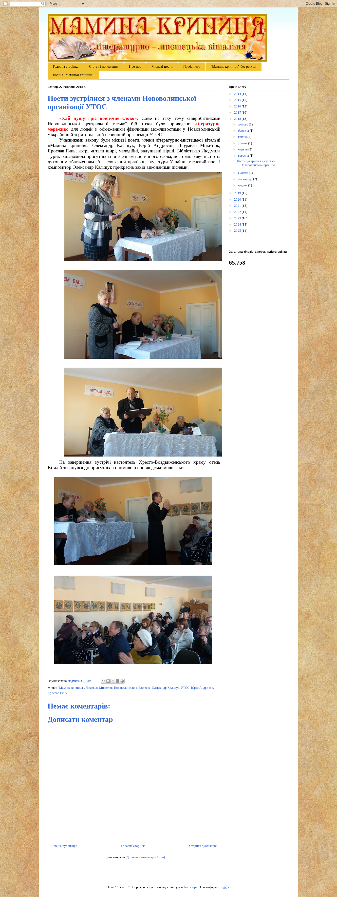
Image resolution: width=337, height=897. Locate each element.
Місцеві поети (162, 66)
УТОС (185, 687)
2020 (238, 199)
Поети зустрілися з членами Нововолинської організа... (257, 163)
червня (243, 149)
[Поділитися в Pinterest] (122, 681)
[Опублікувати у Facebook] (117, 681)
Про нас (135, 66)
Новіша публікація (64, 846)
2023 (238, 218)
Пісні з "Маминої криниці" (73, 75)
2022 (238, 212)
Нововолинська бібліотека (132, 687)
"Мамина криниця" (71, 687)
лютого (243, 124)
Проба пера (191, 66)
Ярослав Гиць (57, 693)
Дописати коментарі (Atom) (146, 857)
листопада (245, 179)
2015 (238, 100)
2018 (238, 119)
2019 (238, 193)
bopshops (190, 887)
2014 (238, 94)
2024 (238, 224)
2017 (238, 112)
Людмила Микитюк (99, 687)
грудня (243, 185)
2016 (238, 106)
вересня (244, 155)
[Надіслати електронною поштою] (103, 681)
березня (244, 130)
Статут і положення (103, 66)
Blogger (223, 887)
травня (243, 143)
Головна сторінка (65, 66)
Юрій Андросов (202, 687)
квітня (242, 137)
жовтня (243, 173)
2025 (238, 230)
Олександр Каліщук (165, 687)
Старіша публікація (203, 846)
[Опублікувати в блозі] (108, 681)
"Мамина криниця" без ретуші (233, 66)
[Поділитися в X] (112, 681)
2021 (238, 206)
